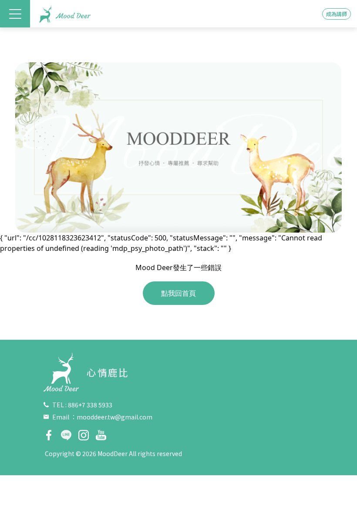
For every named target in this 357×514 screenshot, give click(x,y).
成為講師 (336, 13)
